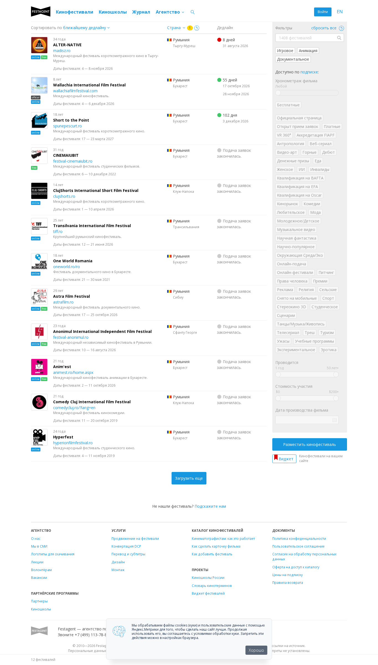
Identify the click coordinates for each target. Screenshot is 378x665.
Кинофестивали (74, 12)
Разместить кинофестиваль (309, 444)
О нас (35, 538)
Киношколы (113, 12)
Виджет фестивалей (208, 593)
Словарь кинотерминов (212, 585)
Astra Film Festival (71, 296)
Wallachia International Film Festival (89, 85)
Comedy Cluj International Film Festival (92, 401)
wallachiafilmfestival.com (75, 90)
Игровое (285, 50)
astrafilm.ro (63, 302)
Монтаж (118, 570)
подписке (309, 72)
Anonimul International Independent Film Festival (102, 331)
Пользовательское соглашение (298, 546)
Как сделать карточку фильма (216, 546)
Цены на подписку (287, 574)
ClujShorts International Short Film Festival (95, 190)
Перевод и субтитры (128, 554)
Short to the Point (71, 120)
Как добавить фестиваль (212, 554)
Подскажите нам (210, 506)
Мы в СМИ (39, 546)
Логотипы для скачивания (52, 554)
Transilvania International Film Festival (92, 225)
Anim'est (62, 366)
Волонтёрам (41, 570)
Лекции (37, 562)
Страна (174, 27)
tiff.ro (58, 231)
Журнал (141, 12)
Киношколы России (208, 577)
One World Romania (72, 260)
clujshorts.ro (64, 196)
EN (340, 12)
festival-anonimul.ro (71, 337)
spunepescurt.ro (67, 126)
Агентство (168, 12)
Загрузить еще (189, 478)
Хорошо (256, 650)
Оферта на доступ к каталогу (295, 567)
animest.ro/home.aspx (73, 372)
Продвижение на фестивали (135, 538)
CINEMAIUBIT (66, 155)
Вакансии (39, 577)
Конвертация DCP (126, 546)
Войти (323, 11)
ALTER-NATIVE (67, 44)
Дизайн (118, 562)
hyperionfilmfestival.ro (73, 442)
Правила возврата (287, 582)
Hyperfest (63, 437)
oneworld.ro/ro (66, 266)
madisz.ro (62, 50)
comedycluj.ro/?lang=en (74, 407)
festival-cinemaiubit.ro (72, 161)
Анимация (308, 50)
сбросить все (324, 27)
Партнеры (39, 601)
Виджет (286, 458)
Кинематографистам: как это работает (223, 538)
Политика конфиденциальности (299, 538)
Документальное (293, 59)
